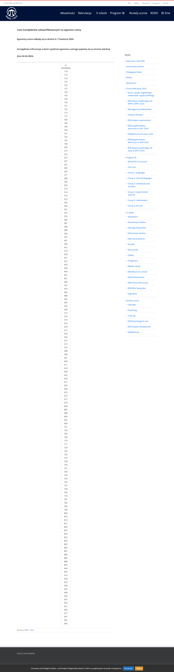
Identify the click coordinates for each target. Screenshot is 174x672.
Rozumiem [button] (128, 668)
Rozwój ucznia (132, 300)
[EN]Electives (133, 332)
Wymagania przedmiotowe (139, 109)
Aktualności (131, 83)
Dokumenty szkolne (135, 66)
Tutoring (131, 315)
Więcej (139, 668)
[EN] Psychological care (138, 321)
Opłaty (131, 255)
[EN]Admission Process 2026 (140, 134)
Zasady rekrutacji (135, 114)
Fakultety (132, 304)
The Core (132, 167)
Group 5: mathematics (138, 200)
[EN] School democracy (138, 282)
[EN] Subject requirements (139, 120)
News (32, 630)
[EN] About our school (137, 271)
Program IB (131, 157)
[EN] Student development (139, 326)
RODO (129, 77)
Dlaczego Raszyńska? (137, 227)
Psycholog (132, 310)
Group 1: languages (136, 172)
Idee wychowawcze (136, 238)
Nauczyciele (133, 249)
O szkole (130, 212)
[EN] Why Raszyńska (137, 288)
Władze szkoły (134, 266)
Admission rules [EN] (135, 61)
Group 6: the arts (135, 205)
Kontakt (131, 244)
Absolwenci (133, 216)
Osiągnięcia (133, 260)
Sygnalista (132, 293)
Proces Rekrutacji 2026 (136, 88)
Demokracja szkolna (137, 222)
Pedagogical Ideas (134, 72)
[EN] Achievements (136, 277)
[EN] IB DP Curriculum (137, 161)
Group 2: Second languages (140, 178)
